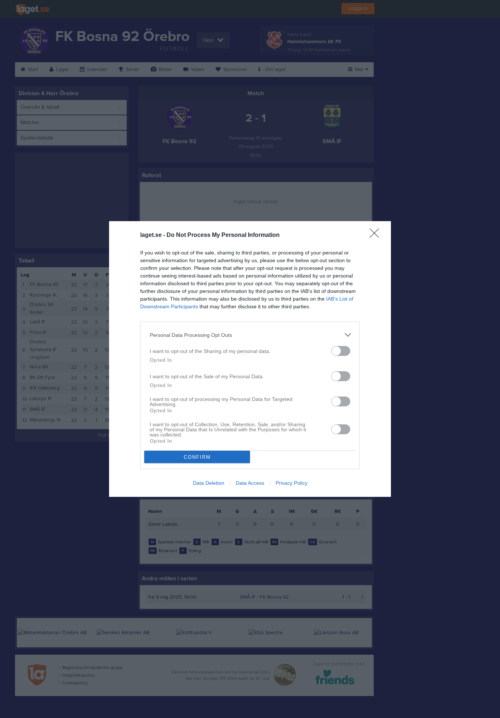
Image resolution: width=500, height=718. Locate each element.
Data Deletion (208, 483)
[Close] (377, 235)
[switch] (340, 351)
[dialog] (250, 359)
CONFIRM (197, 457)
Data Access (250, 483)
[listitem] (250, 335)
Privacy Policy (291, 483)
